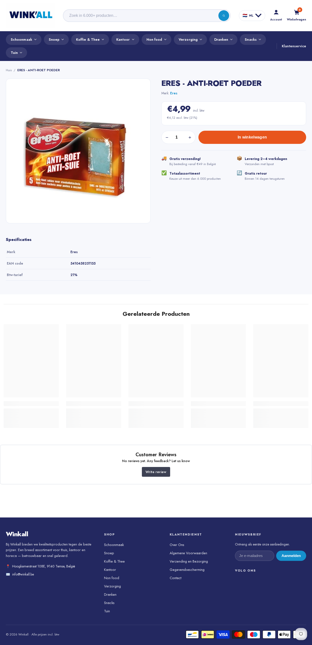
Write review (156, 471)
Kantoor (123, 39)
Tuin (14, 52)
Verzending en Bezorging (189, 561)
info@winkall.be (23, 574)
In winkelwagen (252, 137)
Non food (154, 39)
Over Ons (177, 544)
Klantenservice (294, 46)
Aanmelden (291, 556)
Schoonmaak (21, 39)
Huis (9, 70)
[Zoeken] (223, 15)
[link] (31, 403)
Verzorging (188, 39)
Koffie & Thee (88, 39)
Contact (175, 577)
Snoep (54, 39)
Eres (173, 93)
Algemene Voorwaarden (188, 553)
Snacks (250, 39)
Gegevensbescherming (187, 569)
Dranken (221, 39)
